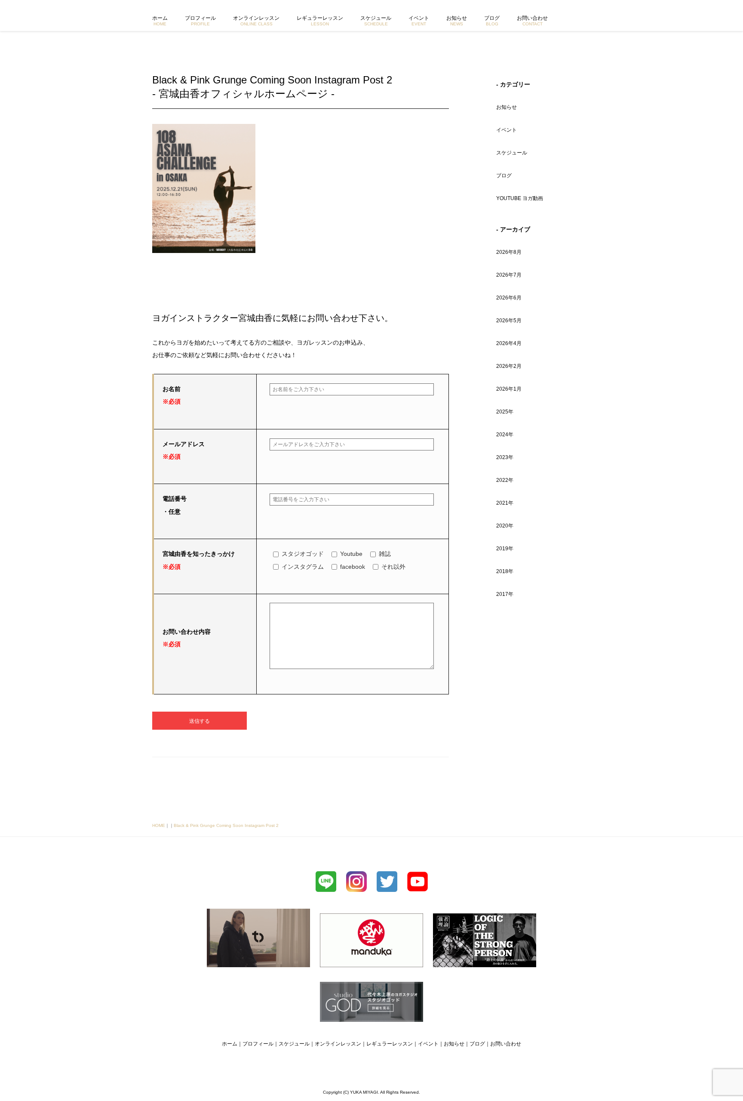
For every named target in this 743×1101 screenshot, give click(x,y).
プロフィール (200, 20)
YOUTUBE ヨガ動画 (519, 198)
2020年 (504, 526)
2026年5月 (509, 321)
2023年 (504, 457)
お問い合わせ (532, 20)
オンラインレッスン (256, 20)
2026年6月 (509, 298)
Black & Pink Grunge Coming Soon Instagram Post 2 (226, 825)
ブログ (492, 20)
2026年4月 (509, 343)
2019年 (504, 549)
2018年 (504, 571)
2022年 (504, 480)
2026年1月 (509, 389)
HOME (158, 825)
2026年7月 (509, 275)
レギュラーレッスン (320, 20)
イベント (418, 20)
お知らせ (456, 20)
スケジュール (375, 20)
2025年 (504, 412)
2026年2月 (509, 366)
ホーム (160, 20)
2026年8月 (509, 252)
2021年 (504, 503)
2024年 (504, 435)
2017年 (504, 594)
